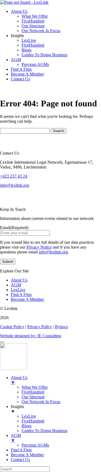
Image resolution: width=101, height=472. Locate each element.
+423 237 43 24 (13, 176)
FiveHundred (33, 21)
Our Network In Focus (41, 30)
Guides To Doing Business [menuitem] (44, 430)
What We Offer (35, 16)
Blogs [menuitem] (27, 426)
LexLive (29, 40)
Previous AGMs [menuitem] (35, 445)
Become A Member (27, 74)
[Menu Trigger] (2, 342)
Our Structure (33, 26)
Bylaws (61, 326)
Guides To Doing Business (44, 55)
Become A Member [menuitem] (27, 454)
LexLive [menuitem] (29, 416)
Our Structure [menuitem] (33, 397)
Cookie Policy (12, 326)
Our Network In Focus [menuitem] (41, 401)
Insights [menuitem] (17, 409)
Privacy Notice (39, 247)
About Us (19, 11)
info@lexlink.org (14, 185)
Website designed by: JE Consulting (30, 336)
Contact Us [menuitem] (20, 459)
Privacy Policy (39, 326)
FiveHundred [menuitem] (33, 392)
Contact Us (20, 79)
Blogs (27, 50)
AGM (16, 59)
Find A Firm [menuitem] (21, 450)
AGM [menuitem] (16, 438)
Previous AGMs (35, 64)
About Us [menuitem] (19, 380)
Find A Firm (21, 69)
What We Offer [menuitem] (35, 387)
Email (14, 227)
